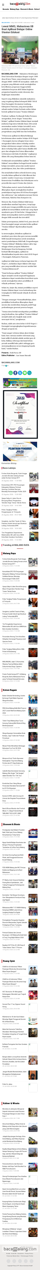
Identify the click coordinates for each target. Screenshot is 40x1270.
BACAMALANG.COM (11, 362)
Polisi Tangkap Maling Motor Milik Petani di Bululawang (13, 650)
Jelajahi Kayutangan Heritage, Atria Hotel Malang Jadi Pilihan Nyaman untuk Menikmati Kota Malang (13, 1139)
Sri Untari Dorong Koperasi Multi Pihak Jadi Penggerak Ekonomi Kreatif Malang (12, 857)
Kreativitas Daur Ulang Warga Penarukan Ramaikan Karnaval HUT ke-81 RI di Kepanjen (13, 785)
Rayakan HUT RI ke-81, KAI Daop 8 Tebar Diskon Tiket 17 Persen (13, 946)
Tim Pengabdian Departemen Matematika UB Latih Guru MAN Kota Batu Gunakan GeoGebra (14, 626)
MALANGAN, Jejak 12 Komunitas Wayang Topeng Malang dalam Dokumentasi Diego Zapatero (13, 664)
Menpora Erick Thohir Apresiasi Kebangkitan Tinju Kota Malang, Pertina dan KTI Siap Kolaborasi (12, 760)
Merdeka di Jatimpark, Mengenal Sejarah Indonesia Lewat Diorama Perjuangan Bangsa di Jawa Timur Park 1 (13, 1112)
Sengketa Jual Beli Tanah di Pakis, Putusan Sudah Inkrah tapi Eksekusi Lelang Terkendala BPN (14, 614)
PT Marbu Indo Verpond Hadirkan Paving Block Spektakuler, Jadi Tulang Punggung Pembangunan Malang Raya (13, 883)
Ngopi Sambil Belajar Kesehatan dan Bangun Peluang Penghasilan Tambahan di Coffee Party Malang (14, 845)
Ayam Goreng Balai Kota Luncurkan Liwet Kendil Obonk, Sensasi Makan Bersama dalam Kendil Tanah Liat (14, 1191)
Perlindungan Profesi (27, 1256)
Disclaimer (20, 1253)
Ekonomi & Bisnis (26, 9)
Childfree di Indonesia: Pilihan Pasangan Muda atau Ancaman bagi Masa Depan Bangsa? (14, 969)
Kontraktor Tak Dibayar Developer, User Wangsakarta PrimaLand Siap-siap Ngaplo (13, 897)
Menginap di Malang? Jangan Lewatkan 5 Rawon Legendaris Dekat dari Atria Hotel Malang (14, 1231)
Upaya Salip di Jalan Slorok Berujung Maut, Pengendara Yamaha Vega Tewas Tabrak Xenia (14, 589)
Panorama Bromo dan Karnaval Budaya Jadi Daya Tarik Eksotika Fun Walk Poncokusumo (14, 1166)
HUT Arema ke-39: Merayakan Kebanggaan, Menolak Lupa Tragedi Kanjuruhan (14, 994)
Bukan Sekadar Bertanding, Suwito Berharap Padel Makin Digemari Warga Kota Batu (13, 698)
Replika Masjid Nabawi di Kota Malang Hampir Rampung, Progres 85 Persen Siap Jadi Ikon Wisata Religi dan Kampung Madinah (14, 1152)
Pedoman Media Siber (13, 1256)
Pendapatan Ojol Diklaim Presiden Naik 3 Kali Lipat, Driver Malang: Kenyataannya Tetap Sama (13, 832)
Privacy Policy (29, 1253)
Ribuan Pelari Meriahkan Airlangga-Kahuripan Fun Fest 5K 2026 (13, 747)
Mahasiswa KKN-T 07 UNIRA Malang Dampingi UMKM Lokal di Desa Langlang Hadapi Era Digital (14, 910)
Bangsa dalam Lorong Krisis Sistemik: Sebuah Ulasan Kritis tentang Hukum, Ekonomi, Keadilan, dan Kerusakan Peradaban (14, 1060)
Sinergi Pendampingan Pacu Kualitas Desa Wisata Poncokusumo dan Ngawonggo (14, 1178)
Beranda (6, 9)
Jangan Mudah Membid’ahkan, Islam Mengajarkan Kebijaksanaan (14, 1073)
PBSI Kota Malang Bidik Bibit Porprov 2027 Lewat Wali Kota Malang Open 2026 (14, 710)
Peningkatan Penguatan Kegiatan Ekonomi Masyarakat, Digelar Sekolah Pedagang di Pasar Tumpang (14, 922)
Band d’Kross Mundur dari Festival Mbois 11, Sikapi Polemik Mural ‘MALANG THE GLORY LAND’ (13, 811)
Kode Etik (13, 1253)
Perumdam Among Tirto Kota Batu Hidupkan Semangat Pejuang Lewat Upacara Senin (14, 639)
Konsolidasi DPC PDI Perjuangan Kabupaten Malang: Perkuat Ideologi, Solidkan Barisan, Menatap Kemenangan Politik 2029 (14, 575)
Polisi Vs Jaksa (7, 1084)
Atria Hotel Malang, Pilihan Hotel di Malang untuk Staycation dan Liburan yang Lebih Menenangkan (14, 1126)
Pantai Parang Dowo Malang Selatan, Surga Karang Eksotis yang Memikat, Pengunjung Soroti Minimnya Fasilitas (14, 1217)
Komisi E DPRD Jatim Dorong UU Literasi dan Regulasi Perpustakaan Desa (13, 798)
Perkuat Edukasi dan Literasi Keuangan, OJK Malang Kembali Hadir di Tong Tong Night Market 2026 (14, 935)
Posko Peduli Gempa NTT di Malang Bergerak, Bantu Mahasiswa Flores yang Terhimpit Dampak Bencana (14, 676)
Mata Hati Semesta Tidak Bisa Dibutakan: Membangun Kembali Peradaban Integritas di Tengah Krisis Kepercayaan (14, 1033)
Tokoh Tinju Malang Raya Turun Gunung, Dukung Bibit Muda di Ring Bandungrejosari (13, 723)
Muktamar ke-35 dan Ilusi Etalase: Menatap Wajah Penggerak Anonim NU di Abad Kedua (14, 1019)
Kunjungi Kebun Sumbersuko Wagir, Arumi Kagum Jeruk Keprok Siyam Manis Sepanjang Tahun (14, 1204)
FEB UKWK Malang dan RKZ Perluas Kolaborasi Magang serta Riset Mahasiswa (13, 870)
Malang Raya (14, 9)
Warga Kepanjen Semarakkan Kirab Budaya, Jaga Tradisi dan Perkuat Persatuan (13, 735)
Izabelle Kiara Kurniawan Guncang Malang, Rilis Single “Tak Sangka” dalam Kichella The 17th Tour (13, 773)
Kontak (8, 1253)
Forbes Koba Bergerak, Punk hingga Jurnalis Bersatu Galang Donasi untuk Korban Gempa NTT (14, 561)
